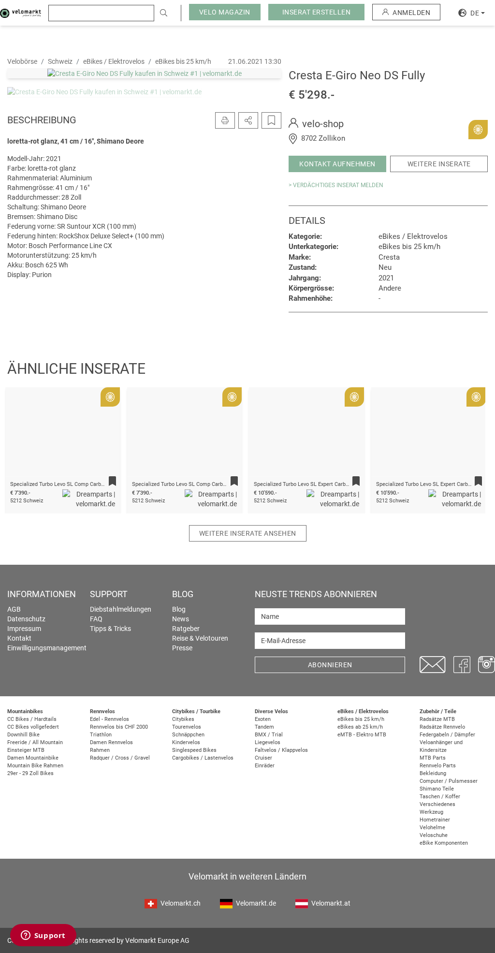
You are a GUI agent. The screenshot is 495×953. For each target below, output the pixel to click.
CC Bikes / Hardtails (32, 719)
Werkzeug (431, 812)
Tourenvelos (186, 727)
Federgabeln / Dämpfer (447, 735)
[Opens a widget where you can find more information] (43, 936)
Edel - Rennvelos (109, 719)
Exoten (263, 719)
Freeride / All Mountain (35, 742)
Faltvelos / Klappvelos (281, 750)
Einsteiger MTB (25, 750)
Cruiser (263, 758)
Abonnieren (330, 665)
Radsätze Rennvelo (442, 727)
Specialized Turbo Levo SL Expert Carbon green (432, 484)
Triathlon (101, 735)
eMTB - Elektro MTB (361, 735)
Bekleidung (433, 773)
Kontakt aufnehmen (337, 164)
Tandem (264, 727)
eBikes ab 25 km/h (360, 727)
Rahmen (100, 750)
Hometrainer (435, 820)
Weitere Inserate (439, 164)
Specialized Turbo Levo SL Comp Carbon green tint (70, 484)
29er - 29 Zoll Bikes (30, 773)
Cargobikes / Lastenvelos (202, 758)
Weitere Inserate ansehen (247, 533)
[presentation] (25, 434)
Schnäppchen (188, 735)
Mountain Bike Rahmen (35, 765)
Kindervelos (186, 742)
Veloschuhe (434, 835)
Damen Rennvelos (111, 742)
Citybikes (183, 719)
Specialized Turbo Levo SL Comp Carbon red (185, 484)
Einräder (265, 765)
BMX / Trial (269, 735)
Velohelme (432, 827)
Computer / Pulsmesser (449, 781)
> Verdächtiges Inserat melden (336, 185)
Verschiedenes (437, 804)
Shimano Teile (437, 789)
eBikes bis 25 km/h (360, 719)
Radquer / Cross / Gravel (120, 758)
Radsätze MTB (437, 719)
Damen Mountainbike (32, 758)
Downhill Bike (23, 735)
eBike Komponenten (444, 843)
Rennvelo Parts (438, 765)
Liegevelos (267, 742)
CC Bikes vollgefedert (33, 727)
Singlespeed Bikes (194, 750)
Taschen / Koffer (440, 796)
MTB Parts (433, 758)
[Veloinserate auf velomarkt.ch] (20, 12)
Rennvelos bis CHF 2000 (119, 727)
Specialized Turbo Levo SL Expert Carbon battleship (315, 484)
